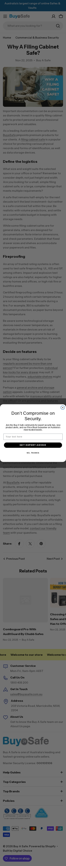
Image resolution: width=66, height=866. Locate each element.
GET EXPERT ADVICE (33, 445)
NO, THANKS (33, 453)
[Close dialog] (63, 407)
